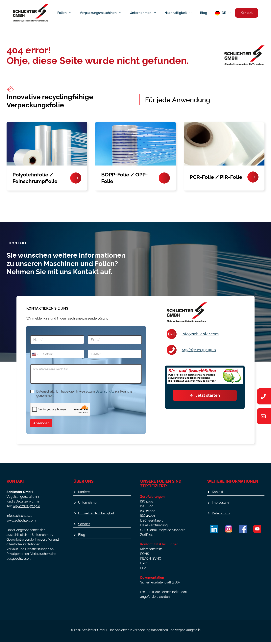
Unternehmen (140, 13)
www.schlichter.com (21, 520)
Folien (62, 13)
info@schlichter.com (200, 334)
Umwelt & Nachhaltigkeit (96, 513)
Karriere (84, 492)
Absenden (41, 423)
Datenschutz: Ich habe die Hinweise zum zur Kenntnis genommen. (84, 394)
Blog (203, 13)
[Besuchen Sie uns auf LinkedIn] (214, 529)
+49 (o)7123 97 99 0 (199, 349)
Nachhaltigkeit (175, 13)
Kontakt (247, 13)
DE (224, 13)
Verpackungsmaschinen (98, 13)
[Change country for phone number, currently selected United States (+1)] (35, 354)
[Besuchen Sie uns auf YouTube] (257, 529)
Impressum (220, 502)
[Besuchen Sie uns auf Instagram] (228, 529)
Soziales (84, 524)
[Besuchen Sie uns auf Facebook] (243, 529)
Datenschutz (105, 391)
